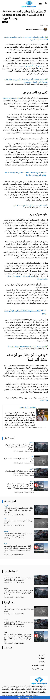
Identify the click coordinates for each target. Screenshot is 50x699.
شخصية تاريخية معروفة (11, 98)
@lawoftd (44, 400)
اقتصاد (31, 481)
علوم (32, 456)
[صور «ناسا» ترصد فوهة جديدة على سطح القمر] (41, 460)
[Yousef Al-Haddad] (45, 29)
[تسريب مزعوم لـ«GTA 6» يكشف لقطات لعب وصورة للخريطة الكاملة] (41, 473)
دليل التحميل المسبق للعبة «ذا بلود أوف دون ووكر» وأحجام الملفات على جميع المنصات (19, 447)
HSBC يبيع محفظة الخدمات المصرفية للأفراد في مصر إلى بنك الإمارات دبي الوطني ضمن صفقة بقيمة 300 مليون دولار (20, 487)
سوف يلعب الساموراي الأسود (31, 66)
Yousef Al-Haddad (32, 29)
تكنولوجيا (5, 22)
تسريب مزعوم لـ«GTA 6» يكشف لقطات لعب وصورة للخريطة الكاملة (19, 472)
